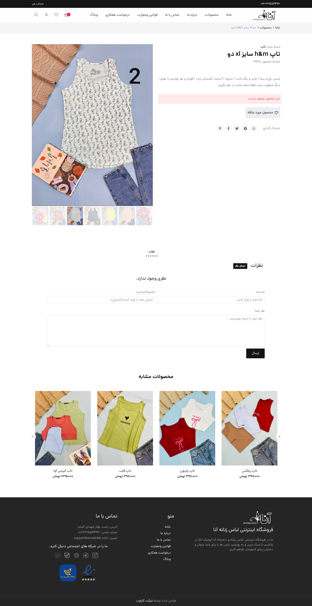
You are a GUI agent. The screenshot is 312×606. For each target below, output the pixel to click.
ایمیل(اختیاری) (145, 292)
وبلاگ (94, 15)
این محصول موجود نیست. (264, 99)
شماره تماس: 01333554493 (97, 532)
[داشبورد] (46, 15)
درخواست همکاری (117, 15)
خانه (229, 15)
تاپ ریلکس (187, 471)
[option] (63, 436)
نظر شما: (259, 311)
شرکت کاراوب (144, 601)
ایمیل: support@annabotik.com (95, 538)
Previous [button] (33, 436)
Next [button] (279, 436)
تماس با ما (172, 15)
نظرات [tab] (152, 252)
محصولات (211, 15)
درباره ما (192, 15)
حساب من (38, 4)
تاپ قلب (63, 471)
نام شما (260, 292)
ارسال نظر (240, 266)
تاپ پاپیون (125, 471)
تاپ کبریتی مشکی (249, 471)
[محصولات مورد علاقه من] (56, 15)
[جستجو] (36, 15)
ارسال (255, 353)
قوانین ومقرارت (147, 15)
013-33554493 (270, 4)
